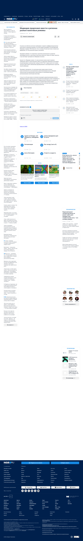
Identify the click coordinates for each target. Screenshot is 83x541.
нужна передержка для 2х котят (51, 136)
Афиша (42, 16)
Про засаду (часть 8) (50, 144)
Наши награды (7, 474)
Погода (26, 16)
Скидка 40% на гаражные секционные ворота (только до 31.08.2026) (9, 160)
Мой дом (39, 476)
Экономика (66, 476)
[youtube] (38, 491)
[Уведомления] (75, 19)
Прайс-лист (6, 470)
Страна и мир (67, 472)
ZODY (62, 16)
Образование (40, 482)
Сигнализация (28, 144)
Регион (36, 92)
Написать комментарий (28, 36)
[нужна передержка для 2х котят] (42, 138)
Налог (32, 92)
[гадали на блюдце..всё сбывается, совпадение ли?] (22, 138)
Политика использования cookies (48, 530)
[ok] (29, 491)
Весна (22, 472)
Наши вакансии (7, 476)
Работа (52, 476)
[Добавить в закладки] (55, 36)
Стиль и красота (67, 470)
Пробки (41, 19)
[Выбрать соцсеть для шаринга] (58, 36)
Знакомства (20, 16)
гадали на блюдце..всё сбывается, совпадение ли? (31, 137)
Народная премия (68, 480)
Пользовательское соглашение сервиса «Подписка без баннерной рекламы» (55, 534)
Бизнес (22, 470)
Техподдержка (7, 478)
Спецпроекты (67, 478)
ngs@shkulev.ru (17, 528)
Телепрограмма (36, 16)
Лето (38, 474)
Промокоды (14, 16)
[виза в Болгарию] (22, 155)
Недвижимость (7, 16)
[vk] (25, 491)
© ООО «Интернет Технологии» (9, 536)
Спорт (65, 468)
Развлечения (53, 478)
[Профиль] (78, 19)
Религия (52, 480)
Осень (52, 470)
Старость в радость (50, 153)
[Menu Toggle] (4, 19)
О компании (6, 472)
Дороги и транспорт (25, 476)
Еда (22, 478)
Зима (38, 468)
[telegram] (22, 491)
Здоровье (23, 482)
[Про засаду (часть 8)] (42, 147)
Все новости (11, 27)
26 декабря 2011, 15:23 (24, 33)
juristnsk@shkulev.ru (31, 529)
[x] (35, 491)
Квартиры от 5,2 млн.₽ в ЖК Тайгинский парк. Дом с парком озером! (9, 156)
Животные (23, 480)
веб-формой (24, 530)
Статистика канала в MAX (9, 482)
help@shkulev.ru (11, 530)
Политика (53, 472)
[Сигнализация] (22, 147)
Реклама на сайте (7, 468)
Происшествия (54, 474)
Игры (59, 16)
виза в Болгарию (29, 153)
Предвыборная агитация (9, 480)
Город (22, 474)
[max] (32, 491)
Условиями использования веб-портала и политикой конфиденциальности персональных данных (59, 526)
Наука (38, 478)
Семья (52, 482)
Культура (39, 472)
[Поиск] (72, 19)
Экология (66, 474)
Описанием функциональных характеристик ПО (50, 525)
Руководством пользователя (47, 524)
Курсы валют (54, 16)
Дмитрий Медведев (24, 92)
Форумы (30, 16)
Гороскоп (47, 16)
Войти (24, 118)
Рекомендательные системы (47, 532)
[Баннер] (52, 22)
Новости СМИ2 (23, 126)
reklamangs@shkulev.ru (46, 520)
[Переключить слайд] (58, 169)
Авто (22, 468)
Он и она (53, 468)
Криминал (39, 470)
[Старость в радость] (42, 155)
